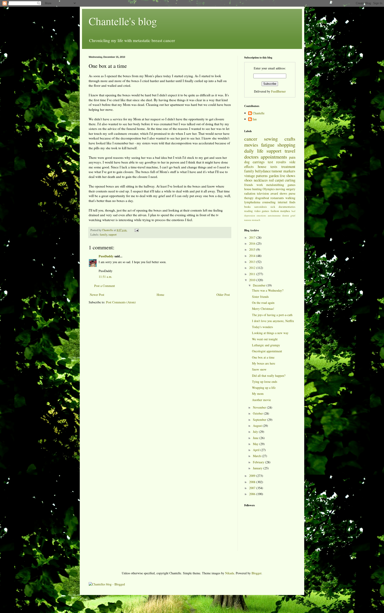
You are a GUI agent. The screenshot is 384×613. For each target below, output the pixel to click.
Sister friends (260, 296)
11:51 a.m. (105, 276)
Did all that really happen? (268, 375)
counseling (269, 202)
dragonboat (262, 198)
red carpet (276, 180)
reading (248, 211)
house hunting (253, 189)
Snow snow (259, 369)
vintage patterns (256, 175)
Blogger (256, 573)
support (112, 234)
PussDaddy (106, 256)
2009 (252, 476)
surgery (290, 189)
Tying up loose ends (264, 381)
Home (160, 294)
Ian (255, 119)
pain (292, 157)
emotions (261, 215)
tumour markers (283, 170)
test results (277, 161)
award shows (278, 193)
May (256, 444)
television (263, 193)
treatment (288, 166)
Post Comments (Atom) (121, 302)
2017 (252, 237)
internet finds (286, 202)
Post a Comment (104, 286)
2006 (252, 494)
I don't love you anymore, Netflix (273, 321)
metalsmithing (275, 185)
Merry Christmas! (263, 308)
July (256, 432)
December (259, 285)
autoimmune (274, 215)
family (103, 234)
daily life (253, 150)
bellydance (263, 170)
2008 (252, 482)
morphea (285, 211)
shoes (248, 180)
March (257, 456)
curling (290, 180)
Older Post (223, 294)
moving (280, 189)
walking (290, 198)
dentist (285, 215)
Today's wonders (262, 327)
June (256, 438)
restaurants (277, 198)
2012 (252, 268)
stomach (256, 220)
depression (249, 215)
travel (290, 150)
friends (248, 185)
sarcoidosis (260, 207)
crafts (289, 138)
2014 (252, 256)
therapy (249, 198)
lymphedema (252, 202)
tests (273, 166)
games (291, 185)
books (247, 207)
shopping (286, 144)
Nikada (229, 573)
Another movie (261, 400)
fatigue (267, 144)
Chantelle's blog (123, 21)
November (260, 407)
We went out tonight (265, 339)
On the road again (263, 302)
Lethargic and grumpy (266, 345)
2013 (252, 262)
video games (261, 211)
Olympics (269, 189)
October (258, 413)
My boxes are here (263, 363)
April (256, 450)
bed (293, 211)
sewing (271, 138)
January (258, 468)
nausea (247, 220)
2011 (252, 274)
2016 (252, 243)
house (262, 166)
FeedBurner (278, 91)
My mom (258, 393)
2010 (252, 280)
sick (272, 207)
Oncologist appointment (267, 351)
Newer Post (97, 294)
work (259, 185)
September (260, 419)
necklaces (261, 180)
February (259, 462)
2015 (252, 249)
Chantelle (258, 113)
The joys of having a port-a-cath (272, 315)
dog (247, 161)
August (258, 425)
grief (292, 215)
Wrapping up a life (264, 387)
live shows (287, 175)
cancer (250, 138)
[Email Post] (136, 230)
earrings (259, 161)
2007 (252, 488)
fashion (275, 211)
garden (274, 175)
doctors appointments (265, 156)
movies (251, 144)
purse (292, 193)
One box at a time (263, 357)
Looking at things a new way (270, 333)
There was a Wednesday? (267, 290)
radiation (249, 193)
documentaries (287, 207)
